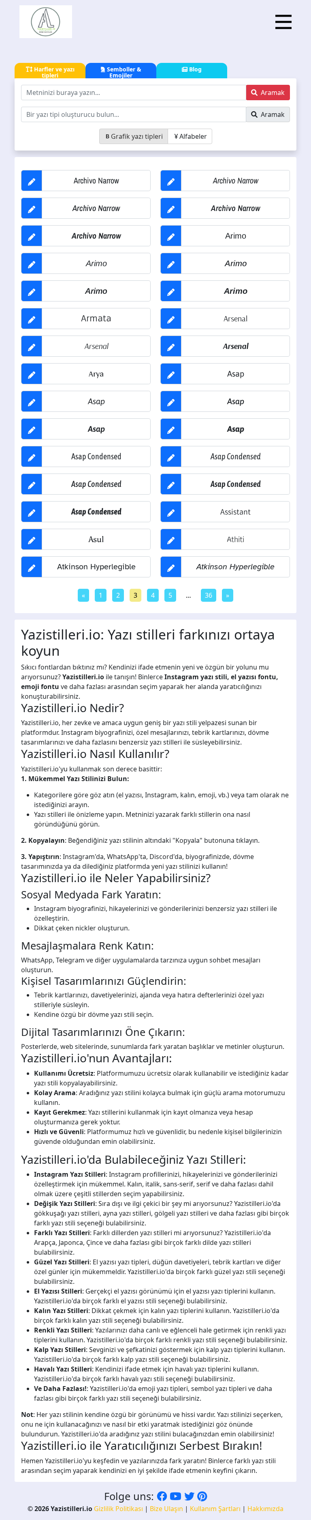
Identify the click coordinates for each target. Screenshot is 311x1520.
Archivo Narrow (96, 180)
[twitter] (189, 1496)
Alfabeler (193, 136)
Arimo (235, 235)
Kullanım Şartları (215, 1508)
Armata (96, 318)
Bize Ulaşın (166, 1508)
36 (208, 595)
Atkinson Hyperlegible (96, 567)
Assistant (235, 511)
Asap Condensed (96, 456)
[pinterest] (202, 1496)
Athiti (235, 539)
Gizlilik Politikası (118, 1508)
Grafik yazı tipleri (137, 136)
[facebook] (162, 1496)
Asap (235, 373)
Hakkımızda (265, 1508)
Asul (96, 539)
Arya (96, 373)
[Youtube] (175, 1496)
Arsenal (235, 318)
